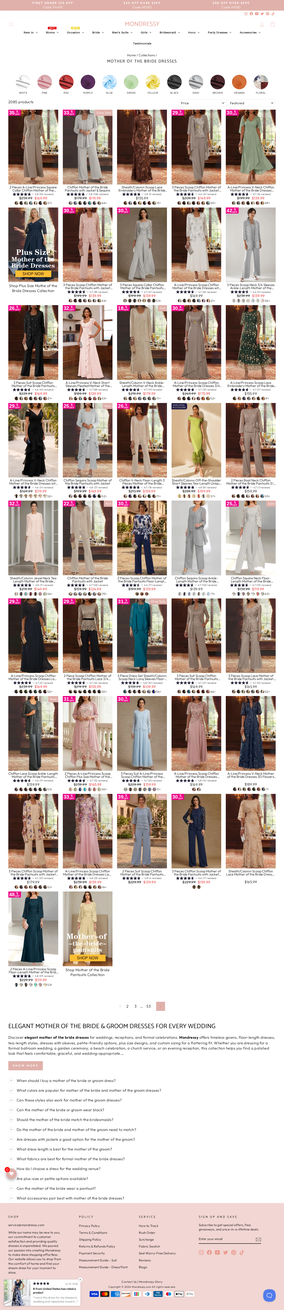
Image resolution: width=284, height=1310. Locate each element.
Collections (147, 55)
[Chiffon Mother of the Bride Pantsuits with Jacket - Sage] (85, 594)
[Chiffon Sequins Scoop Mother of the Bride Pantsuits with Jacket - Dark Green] (99, 496)
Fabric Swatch (149, 1246)
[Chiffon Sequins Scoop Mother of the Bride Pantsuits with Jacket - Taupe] (75, 496)
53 (148, 1006)
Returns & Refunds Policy (97, 1246)
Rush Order (147, 1233)
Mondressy (142, 24)
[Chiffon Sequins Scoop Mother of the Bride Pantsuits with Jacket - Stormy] (90, 496)
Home (131, 55)
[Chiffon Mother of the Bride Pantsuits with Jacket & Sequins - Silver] (71, 203)
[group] (33, 195)
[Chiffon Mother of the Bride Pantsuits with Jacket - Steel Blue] (80, 594)
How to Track (148, 1226)
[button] (23, 84)
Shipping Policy (90, 1239)
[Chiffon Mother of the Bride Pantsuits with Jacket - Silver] (75, 594)
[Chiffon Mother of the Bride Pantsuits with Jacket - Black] (90, 594)
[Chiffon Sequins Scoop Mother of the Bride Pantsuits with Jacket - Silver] (71, 496)
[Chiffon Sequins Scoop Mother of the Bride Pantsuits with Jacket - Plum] (80, 496)
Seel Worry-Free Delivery (157, 1253)
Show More (25, 1065)
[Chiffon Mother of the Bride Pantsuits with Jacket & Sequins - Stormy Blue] (94, 203)
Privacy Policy (89, 1226)
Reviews (145, 1260)
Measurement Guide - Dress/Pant (103, 1267)
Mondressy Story (151, 1282)
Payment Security (92, 1253)
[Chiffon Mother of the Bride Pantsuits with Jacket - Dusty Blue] (94, 594)
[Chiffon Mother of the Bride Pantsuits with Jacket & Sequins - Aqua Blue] (90, 203)
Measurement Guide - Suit (98, 1260)
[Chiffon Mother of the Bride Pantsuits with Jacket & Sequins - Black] (80, 203)
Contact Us (129, 1282)
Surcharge (146, 1239)
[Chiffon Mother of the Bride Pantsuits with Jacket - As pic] (71, 594)
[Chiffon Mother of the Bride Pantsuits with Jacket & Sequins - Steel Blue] (75, 203)
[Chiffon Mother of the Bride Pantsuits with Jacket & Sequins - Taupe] (99, 203)
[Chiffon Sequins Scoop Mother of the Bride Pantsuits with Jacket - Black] (85, 496)
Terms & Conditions (93, 1233)
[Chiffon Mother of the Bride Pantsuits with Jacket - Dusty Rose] (99, 594)
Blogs (143, 1267)
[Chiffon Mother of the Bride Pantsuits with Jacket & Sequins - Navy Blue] (85, 203)
